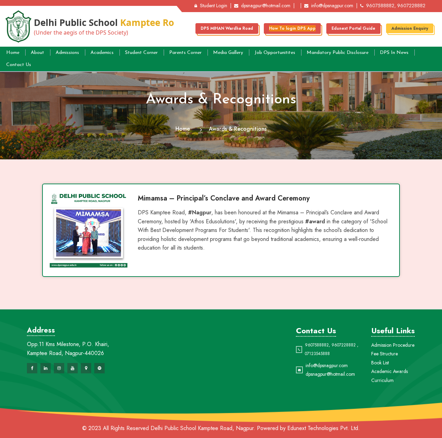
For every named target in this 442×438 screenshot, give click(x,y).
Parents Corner (185, 52)
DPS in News (394, 52)
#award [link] (315, 221)
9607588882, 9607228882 (395, 5)
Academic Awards (389, 371)
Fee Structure (384, 353)
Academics (102, 52)
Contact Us (18, 64)
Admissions (67, 52)
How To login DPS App (292, 28)
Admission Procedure (392, 345)
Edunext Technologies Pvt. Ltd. (323, 428)
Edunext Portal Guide (353, 28)
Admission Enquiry (409, 28)
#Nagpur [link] (199, 212)
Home (12, 52)
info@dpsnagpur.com (332, 5)
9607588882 (317, 345)
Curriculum (382, 380)
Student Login (213, 5)
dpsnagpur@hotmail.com (265, 5)
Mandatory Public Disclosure (337, 52)
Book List (380, 362)
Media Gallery (228, 52)
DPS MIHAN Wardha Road (227, 28)
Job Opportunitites (274, 52)
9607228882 (344, 345)
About (37, 52)
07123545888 (317, 354)
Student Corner (141, 52)
